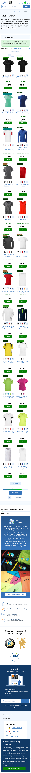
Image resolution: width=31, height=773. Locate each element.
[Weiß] (6, 75)
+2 (12, 75)
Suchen (26, 6)
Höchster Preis (27, 48)
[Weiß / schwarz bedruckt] (24, 359)
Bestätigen (25, 701)
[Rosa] (24, 394)
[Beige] (7, 182)
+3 (27, 463)
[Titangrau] (12, 252)
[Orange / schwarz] (25, 289)
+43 (16, 731)
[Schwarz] (4, 75)
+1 (12, 145)
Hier (4, 763)
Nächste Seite (19, 55)
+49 (17, 728)
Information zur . (15, 706)
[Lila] (10, 110)
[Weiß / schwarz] (4, 145)
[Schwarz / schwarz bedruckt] (22, 359)
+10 (27, 145)
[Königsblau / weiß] (23, 289)
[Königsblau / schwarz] (10, 359)
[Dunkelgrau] (12, 182)
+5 (27, 252)
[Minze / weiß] (6, 394)
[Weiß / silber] (20, 145)
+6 (12, 288)
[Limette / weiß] (10, 394)
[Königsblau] (25, 182)
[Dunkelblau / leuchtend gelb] (25, 145)
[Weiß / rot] (6, 145)
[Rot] (8, 110)
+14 (13, 110)
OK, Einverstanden (14, 768)
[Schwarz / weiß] (18, 145)
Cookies (12, 752)
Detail (8, 88)
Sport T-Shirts (17, 11)
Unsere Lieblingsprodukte (6, 48)
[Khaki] (9, 182)
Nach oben (16, 483)
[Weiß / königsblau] (8, 145)
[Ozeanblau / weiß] (25, 464)
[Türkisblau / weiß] (8, 394)
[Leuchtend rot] (9, 252)
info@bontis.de (13, 736)
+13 (27, 110)
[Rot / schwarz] (10, 145)
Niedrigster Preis (17, 48)
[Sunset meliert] (10, 75)
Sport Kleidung (8, 11)
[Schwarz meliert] (8, 75)
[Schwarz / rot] (20, 289)
